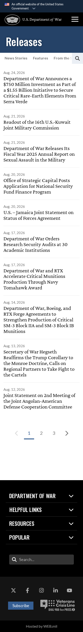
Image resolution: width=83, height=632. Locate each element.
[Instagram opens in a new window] (41, 590)
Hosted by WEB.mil (41, 626)
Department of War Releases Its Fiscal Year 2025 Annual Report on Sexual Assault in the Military (39, 154)
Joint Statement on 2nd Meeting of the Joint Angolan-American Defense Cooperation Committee (39, 401)
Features (40, 58)
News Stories (16, 58)
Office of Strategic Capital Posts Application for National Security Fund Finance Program (38, 186)
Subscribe (20, 605)
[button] (74, 19)
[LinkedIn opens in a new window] (55, 590)
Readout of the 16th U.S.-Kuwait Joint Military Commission (37, 125)
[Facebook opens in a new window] (27, 590)
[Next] (66, 433)
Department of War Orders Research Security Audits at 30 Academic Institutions (35, 244)
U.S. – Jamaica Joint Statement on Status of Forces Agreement (38, 215)
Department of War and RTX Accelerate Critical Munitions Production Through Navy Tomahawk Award (34, 279)
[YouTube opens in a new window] (69, 590)
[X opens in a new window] (13, 590)
